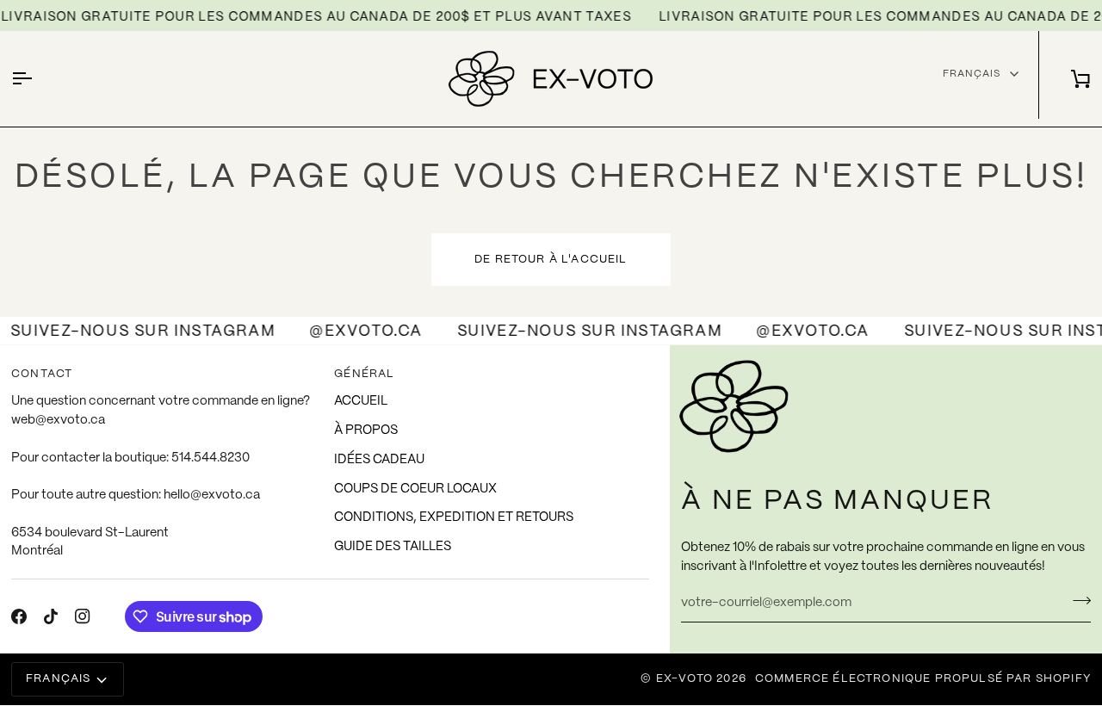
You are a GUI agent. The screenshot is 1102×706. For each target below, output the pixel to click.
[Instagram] (82, 616)
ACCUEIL (360, 401)
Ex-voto (684, 678)
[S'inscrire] (1076, 601)
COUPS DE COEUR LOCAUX (415, 489)
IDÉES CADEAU (379, 460)
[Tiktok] (51, 616)
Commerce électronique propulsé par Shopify (923, 678)
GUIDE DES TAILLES (392, 547)
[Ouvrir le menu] (37, 79)
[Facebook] (19, 616)
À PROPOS (366, 430)
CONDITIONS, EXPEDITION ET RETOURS (453, 517)
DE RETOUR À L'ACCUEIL (551, 259)
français (971, 73)
